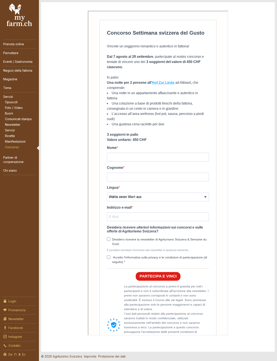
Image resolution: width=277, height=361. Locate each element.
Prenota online (13, 44)
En (24, 354)
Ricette (10, 136)
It (19, 354)
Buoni (9, 113)
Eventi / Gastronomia (17, 61)
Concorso (12, 147)
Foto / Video (14, 108)
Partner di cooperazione (13, 160)
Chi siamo (10, 170)
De (10, 354)
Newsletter (12, 124)
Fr (15, 354)
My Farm (19, 15)
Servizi (8, 96)
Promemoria (17, 310)
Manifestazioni (15, 141)
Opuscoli (11, 102)
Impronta (90, 356)
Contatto (14, 345)
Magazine (10, 79)
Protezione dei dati (112, 356)
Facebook (15, 328)
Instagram (15, 336)
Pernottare (10, 53)
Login (12, 301)
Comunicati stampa (18, 119)
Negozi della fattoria (17, 70)
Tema (7, 88)
